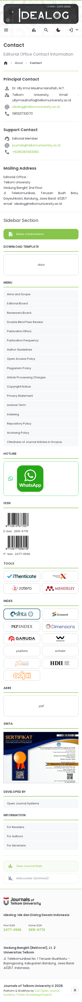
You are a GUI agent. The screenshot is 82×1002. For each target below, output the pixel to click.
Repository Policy (19, 423)
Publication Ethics (19, 331)
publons (22, 651)
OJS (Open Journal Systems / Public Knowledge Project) (31, 993)
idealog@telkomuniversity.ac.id (36, 107)
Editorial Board (17, 303)
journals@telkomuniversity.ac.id (36, 145)
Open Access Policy (21, 359)
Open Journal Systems (23, 803)
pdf (41, 706)
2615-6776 (21, 531)
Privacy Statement (20, 396)
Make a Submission (30, 234)
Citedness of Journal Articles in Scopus (34, 442)
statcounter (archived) (32, 878)
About (19, 63)
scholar (60, 651)
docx (41, 265)
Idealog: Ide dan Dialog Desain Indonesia (36, 915)
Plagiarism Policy (19, 368)
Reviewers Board (19, 313)
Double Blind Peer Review (25, 322)
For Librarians (16, 845)
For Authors (15, 836)
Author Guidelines (19, 349)
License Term (16, 405)
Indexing (13, 414)
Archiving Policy (18, 433)
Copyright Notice (19, 386)
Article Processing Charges (26, 377)
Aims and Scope (18, 294)
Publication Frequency (23, 340)
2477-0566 (22, 554)
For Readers (15, 827)
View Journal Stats (29, 866)
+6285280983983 (25, 152)
